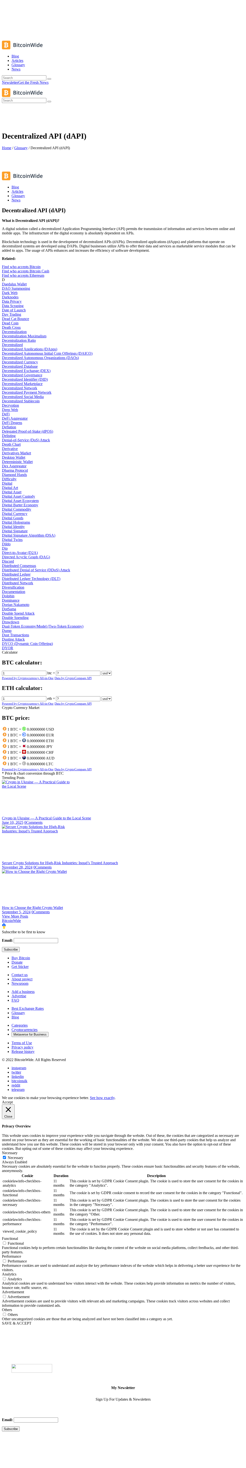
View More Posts (15, 916)
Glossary (21, 148)
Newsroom (20, 983)
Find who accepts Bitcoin (21, 267)
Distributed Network (17, 583)
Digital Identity (13, 527)
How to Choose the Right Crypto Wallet (32, 908)
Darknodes (10, 297)
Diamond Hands (14, 475)
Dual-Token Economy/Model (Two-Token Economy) (42, 626)
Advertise (19, 996)
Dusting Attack (13, 639)
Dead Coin (10, 323)
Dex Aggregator (14, 466)
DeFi (6, 414)
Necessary (15, 1158)
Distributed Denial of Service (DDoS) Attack (36, 570)
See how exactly (102, 1098)
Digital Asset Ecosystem (20, 501)
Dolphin (8, 596)
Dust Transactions (15, 635)
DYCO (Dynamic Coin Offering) (27, 644)
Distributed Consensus (19, 566)
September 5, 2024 (16, 912)
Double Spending (15, 618)
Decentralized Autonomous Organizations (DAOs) (40, 358)
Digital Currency (14, 514)
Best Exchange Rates (28, 1008)
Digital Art (10, 488)
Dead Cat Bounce (15, 319)
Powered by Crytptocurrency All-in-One (28, 678)
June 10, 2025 (12, 822)
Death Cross (11, 327)
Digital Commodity (16, 509)
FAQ (15, 1000)
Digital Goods (12, 518)
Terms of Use (22, 1043)
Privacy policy (22, 1047)
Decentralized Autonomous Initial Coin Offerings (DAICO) (47, 353)
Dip (5, 548)
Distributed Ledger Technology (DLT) (31, 579)
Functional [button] (10, 1238)
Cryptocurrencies (24, 1030)
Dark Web (10, 293)
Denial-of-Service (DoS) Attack (26, 440)
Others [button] (7, 1310)
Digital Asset (11, 492)
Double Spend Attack (18, 613)
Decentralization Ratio (19, 340)
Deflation (9, 427)
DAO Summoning (16, 288)
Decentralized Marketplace (22, 384)
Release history (23, 1051)
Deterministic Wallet (17, 462)
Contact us (20, 975)
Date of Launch (14, 310)
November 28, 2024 (17, 867)
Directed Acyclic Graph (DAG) (26, 557)
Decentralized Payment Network (26, 392)
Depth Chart (11, 444)
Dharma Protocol (15, 470)
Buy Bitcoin (21, 958)
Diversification (13, 587)
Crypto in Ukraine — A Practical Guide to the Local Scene (46, 818)
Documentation (13, 592)
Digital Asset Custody (18, 496)
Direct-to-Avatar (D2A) (20, 553)
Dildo (6, 544)
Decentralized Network (19, 388)
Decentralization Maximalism (24, 336)
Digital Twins (12, 540)
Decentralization (14, 332)
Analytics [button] (9, 1274)
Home (6, 148)
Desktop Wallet (13, 457)
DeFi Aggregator (15, 418)
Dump (7, 631)
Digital (7, 483)
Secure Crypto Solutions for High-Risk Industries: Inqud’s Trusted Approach (60, 863)
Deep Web (10, 410)
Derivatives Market (16, 453)
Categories (20, 1025)
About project (22, 979)
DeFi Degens (12, 423)
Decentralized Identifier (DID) (25, 379)
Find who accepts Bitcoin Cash (25, 271)
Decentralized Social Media (23, 397)
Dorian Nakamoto (15, 605)
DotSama (9, 609)
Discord (8, 561)
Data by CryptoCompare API (73, 678)
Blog (15, 1017)
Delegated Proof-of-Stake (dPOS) (27, 431)
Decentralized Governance (22, 375)
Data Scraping (13, 306)
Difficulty (9, 479)
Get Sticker (20, 967)
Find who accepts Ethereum (23, 275)
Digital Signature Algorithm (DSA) (28, 535)
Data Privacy (12, 301)
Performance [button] (11, 1256)
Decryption (10, 405)
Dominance (10, 600)
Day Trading (11, 314)
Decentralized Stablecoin (21, 401)
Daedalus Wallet (14, 284)
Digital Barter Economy (20, 505)
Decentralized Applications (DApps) (29, 349)
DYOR (7, 648)
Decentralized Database (20, 366)
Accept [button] (7, 1102)
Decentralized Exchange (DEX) (26, 371)
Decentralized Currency (20, 362)
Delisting (9, 436)
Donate (17, 962)
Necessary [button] (10, 1153)
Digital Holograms (16, 522)
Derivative (10, 449)
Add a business (23, 992)
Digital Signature (15, 531)
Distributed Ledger (16, 574)
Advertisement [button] (13, 1292)
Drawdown (10, 622)
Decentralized (12, 345)
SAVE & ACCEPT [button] (16, 1323)
